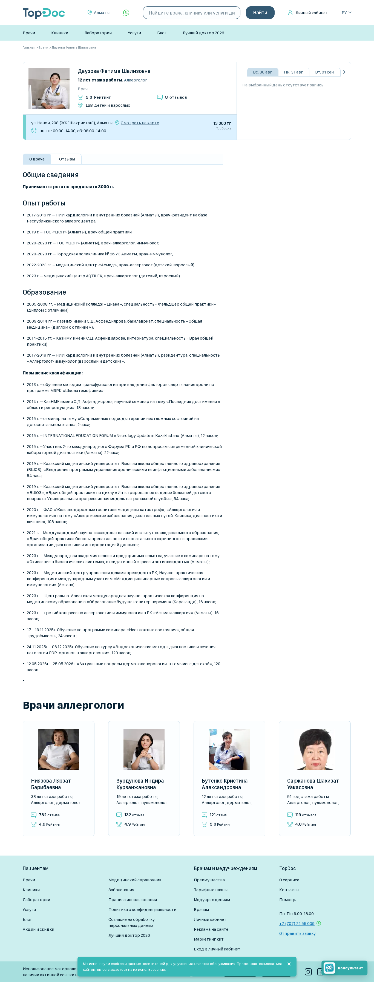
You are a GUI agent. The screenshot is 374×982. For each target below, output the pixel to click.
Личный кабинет (311, 12)
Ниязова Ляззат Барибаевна (51, 784)
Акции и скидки (38, 929)
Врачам (201, 909)
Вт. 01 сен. (325, 72)
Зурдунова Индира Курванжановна (140, 784)
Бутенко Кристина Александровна (225, 784)
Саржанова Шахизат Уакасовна (313, 784)
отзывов (176, 97)
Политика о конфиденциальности (142, 909)
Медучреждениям (212, 899)
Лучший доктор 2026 (203, 32)
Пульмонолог (154, 802)
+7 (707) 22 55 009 (297, 923)
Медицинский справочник (134, 879)
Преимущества (209, 879)
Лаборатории (98, 32)
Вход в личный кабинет (217, 949)
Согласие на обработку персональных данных (131, 922)
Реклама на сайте (211, 929)
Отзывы (67, 159)
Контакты (289, 889)
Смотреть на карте (140, 122)
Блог (161, 32)
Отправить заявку (297, 933)
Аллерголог (135, 80)
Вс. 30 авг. (262, 72)
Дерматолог (68, 802)
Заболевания (121, 889)
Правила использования (132, 899)
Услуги (134, 32)
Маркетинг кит (209, 939)
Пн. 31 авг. (293, 72)
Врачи (29, 32)
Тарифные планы (211, 889)
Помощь (287, 899)
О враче (37, 159)
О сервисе (289, 879)
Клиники (59, 32)
